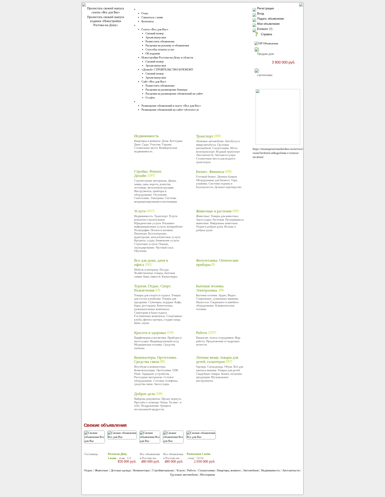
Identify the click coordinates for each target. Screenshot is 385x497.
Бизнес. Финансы (210, 172)
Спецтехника (206, 470)
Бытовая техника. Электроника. (210, 288)
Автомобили (251, 470)
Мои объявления (268, 23)
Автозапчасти (291, 470)
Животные (101, 470)
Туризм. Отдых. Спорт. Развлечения (152, 288)
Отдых (88, 470)
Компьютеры (141, 470)
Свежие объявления (105, 425)
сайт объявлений (119, 484)
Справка (266, 34)
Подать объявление (270, 18)
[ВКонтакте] (174, 487)
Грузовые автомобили (184, 474)
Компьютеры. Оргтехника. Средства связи (155, 359)
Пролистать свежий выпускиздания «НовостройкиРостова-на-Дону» (105, 21)
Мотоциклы (207, 474)
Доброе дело (144, 394)
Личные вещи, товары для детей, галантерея (217, 359)
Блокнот (262, 29)
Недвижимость (146, 136)
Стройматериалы (163, 470)
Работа (201, 333)
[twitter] (184, 487)
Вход (260, 13)
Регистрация (265, 8)
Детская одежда (121, 470)
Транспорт (204, 136)
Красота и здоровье (150, 333)
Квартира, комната (229, 470)
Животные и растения (213, 211)
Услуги (139, 211)
